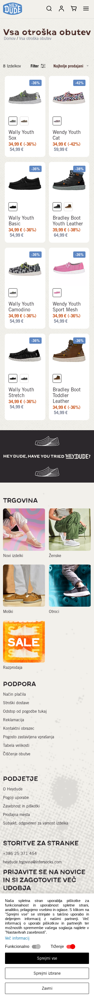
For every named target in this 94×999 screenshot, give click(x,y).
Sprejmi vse (47, 958)
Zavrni (47, 988)
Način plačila (14, 694)
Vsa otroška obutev (35, 38)
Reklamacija (13, 719)
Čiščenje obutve (16, 754)
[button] (86, 9)
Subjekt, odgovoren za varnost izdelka (35, 823)
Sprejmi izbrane (47, 973)
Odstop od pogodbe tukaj (25, 711)
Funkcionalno (17, 946)
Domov (10, 38)
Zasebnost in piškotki (21, 806)
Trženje (57, 946)
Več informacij (17, 938)
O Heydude (13, 789)
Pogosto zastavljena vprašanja (28, 737)
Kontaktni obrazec (18, 728)
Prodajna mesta (16, 814)
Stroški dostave (16, 702)
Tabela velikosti (16, 745)
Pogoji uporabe (16, 797)
